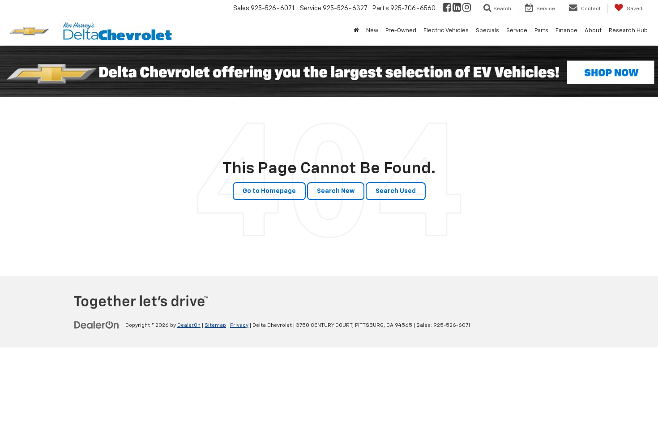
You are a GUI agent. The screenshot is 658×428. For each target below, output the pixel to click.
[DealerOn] (97, 325)
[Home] (356, 31)
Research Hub (628, 31)
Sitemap (215, 325)
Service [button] (516, 31)
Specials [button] (487, 31)
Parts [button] (541, 31)
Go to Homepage (269, 191)
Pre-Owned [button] (400, 31)
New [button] (372, 31)
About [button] (593, 31)
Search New (336, 191)
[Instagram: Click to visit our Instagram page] (466, 8)
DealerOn (189, 325)
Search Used (396, 191)
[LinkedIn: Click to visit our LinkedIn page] (457, 8)
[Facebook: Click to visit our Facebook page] (447, 8)
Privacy (239, 325)
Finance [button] (566, 31)
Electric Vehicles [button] (446, 31)
